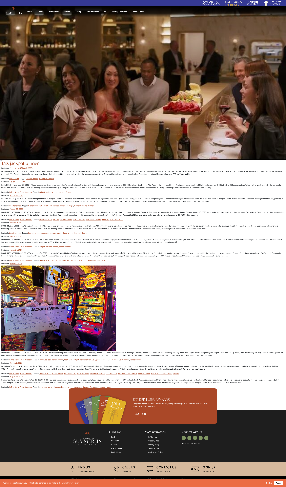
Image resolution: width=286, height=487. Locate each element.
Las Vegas (69, 206)
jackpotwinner (70, 373)
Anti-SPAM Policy (155, 452)
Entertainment (93, 12)
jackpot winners (79, 219)
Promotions (54, 12)
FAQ (113, 437)
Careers (114, 445)
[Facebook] (184, 438)
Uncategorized (15, 206)
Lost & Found (116, 448)
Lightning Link (111, 373)
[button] (282, 11)
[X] (189, 438)
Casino (40, 12)
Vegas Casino (166, 373)
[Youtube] (201, 438)
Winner (91, 206)
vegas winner (135, 360)
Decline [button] (269, 483)
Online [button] (67, 12)
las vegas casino (56, 233)
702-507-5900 (127, 471)
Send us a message (163, 471)
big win (51, 387)
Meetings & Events (119, 12)
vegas (108, 387)
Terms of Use (153, 448)
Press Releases (26, 192)
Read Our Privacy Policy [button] (69, 483)
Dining (78, 12)
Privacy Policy (153, 445)
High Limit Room (45, 206)
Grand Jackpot (45, 360)
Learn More (140, 414)
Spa (104, 12)
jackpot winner (32, 178)
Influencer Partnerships (191, 443)
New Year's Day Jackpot (127, 373)
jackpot (42, 192)
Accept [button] (278, 483)
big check (43, 387)
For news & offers (209, 471)
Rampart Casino (65, 192)
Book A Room (138, 12)
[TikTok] (206, 438)
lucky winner (68, 233)
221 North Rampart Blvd (86, 471)
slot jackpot (124, 360)
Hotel (29, 12)
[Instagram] (195, 438)
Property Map (153, 441)
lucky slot (105, 219)
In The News (14, 178)
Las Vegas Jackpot (46, 178)
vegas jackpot (102, 260)
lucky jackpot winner (100, 360)
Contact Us (115, 441)
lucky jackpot (79, 260)
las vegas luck (85, 360)
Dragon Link (33, 206)
